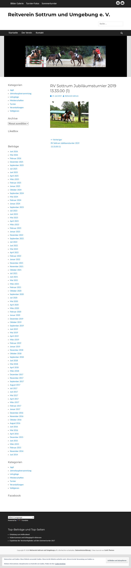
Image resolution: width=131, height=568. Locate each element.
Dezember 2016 (16, 413)
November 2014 (16, 451)
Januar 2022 (15, 260)
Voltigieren (14, 111)
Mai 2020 (14, 301)
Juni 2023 (14, 214)
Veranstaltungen (17, 108)
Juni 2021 (14, 277)
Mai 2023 (14, 218)
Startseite (13, 33)
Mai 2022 (14, 249)
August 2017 (15, 385)
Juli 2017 (13, 389)
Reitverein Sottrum (71, 96)
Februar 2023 (15, 228)
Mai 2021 (14, 280)
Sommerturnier (49, 3)
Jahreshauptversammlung (20, 94)
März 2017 (14, 402)
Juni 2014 (14, 455)
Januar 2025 (15, 186)
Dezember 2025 (16, 162)
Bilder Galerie (17, 3)
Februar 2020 (15, 312)
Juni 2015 (14, 441)
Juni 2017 (14, 392)
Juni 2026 (14, 152)
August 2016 (15, 423)
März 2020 (14, 308)
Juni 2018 (14, 361)
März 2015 (14, 444)
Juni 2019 (14, 329)
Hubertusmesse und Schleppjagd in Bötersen (25, 538)
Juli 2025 (13, 169)
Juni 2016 (14, 427)
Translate (24, 520)
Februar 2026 (15, 159)
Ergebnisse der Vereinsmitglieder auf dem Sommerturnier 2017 (32, 541)
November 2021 (16, 267)
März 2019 (14, 340)
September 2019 (17, 326)
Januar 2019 (15, 347)
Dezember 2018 (16, 350)
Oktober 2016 (15, 420)
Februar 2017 (15, 406)
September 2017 (17, 382)
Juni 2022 (14, 246)
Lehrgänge (14, 97)
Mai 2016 (14, 430)
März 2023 (14, 225)
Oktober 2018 (15, 354)
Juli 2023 (13, 211)
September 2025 (17, 165)
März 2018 (14, 371)
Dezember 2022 (16, 235)
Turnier (13, 104)
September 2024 (17, 193)
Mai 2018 (14, 364)
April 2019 (14, 336)
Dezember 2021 (16, 263)
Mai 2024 (14, 197)
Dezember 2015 (16, 437)
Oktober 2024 (15, 190)
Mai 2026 (14, 155)
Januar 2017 (15, 409)
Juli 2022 (13, 242)
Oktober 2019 (15, 322)
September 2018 (17, 357)
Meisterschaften (17, 101)
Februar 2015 (15, 448)
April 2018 (14, 368)
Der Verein (27, 33)
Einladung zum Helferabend (20, 535)
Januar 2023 (15, 232)
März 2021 (14, 284)
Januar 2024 (15, 204)
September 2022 (17, 239)
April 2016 (14, 434)
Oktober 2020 (15, 291)
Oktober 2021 (15, 270)
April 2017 (14, 399)
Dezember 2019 (16, 319)
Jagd (12, 90)
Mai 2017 (14, 396)
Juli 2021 (13, 274)
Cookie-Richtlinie (60, 564)
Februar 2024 (15, 200)
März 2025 (14, 179)
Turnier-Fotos (32, 3)
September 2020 (17, 294)
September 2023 (17, 207)
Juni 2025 (14, 173)
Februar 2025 (15, 183)
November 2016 (16, 416)
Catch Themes (109, 550)
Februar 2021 (15, 287)
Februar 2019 (15, 343)
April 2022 (14, 253)
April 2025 (14, 176)
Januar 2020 (15, 315)
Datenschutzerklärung (82, 550)
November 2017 (16, 378)
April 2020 (14, 305)
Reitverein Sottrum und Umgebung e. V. (59, 15)
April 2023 (14, 221)
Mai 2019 (14, 333)
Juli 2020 (13, 298)
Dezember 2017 (16, 375)
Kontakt (39, 33)
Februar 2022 (15, 256)
